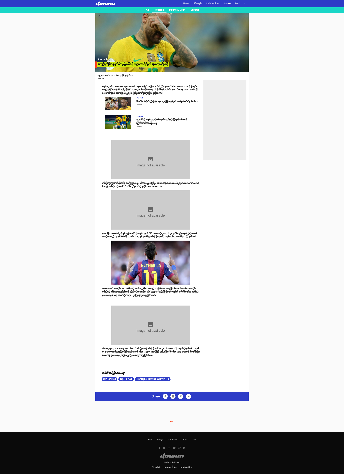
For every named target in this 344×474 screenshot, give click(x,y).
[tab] (147, 10)
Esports (195, 10)
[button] (109, 379)
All (147, 10)
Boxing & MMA (177, 10)
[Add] (165, 396)
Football (159, 10)
